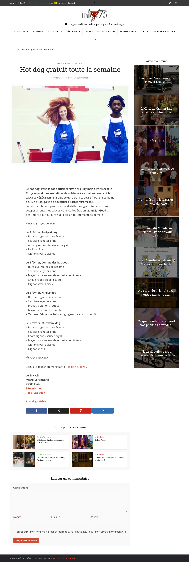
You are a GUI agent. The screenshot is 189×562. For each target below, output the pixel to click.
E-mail (55, 517)
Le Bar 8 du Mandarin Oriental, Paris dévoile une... (51, 459)
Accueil (16, 49)
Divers (89, 31)
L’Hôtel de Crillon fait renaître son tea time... (51, 441)
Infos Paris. (100, 440)
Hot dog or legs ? (76, 366)
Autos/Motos (40, 31)
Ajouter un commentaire (78, 77)
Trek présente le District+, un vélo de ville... (156, 201)
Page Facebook (35, 392)
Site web (93, 517)
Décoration (73, 31)
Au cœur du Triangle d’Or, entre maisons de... (109, 459)
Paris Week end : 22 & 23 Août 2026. (156, 171)
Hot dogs (33, 401)
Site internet (34, 388)
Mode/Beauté (128, 31)
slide (43, 401)
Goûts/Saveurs (106, 31)
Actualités (21, 31)
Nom (17, 517)
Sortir (144, 31)
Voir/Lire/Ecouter (164, 31)
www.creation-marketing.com (64, 558)
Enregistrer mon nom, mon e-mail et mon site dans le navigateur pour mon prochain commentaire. (71, 531)
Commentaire (20, 487)
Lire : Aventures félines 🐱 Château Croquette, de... (156, 262)
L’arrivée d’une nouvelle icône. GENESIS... (156, 80)
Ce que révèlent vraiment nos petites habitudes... (156, 323)
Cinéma (57, 31)
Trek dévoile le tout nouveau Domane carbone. (156, 353)
